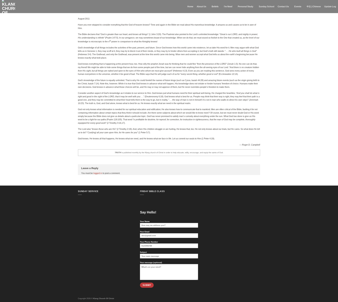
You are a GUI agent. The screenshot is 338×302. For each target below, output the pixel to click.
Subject (143, 252)
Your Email (144, 232)
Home (190, 6)
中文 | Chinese (314, 6)
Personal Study (245, 6)
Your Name (145, 221)
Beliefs (215, 6)
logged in (97, 173)
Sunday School (266, 6)
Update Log (330, 6)
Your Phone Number (149, 242)
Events (297, 6)
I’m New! (228, 6)
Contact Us (283, 6)
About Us (201, 6)
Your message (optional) (151, 262)
